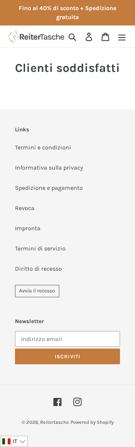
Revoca (24, 208)
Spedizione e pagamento (49, 187)
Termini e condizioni (43, 147)
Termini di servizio (40, 248)
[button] (14, 441)
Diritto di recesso (38, 268)
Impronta (27, 228)
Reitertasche (54, 422)
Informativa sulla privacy (49, 167)
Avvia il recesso (37, 291)
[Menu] (122, 36)
